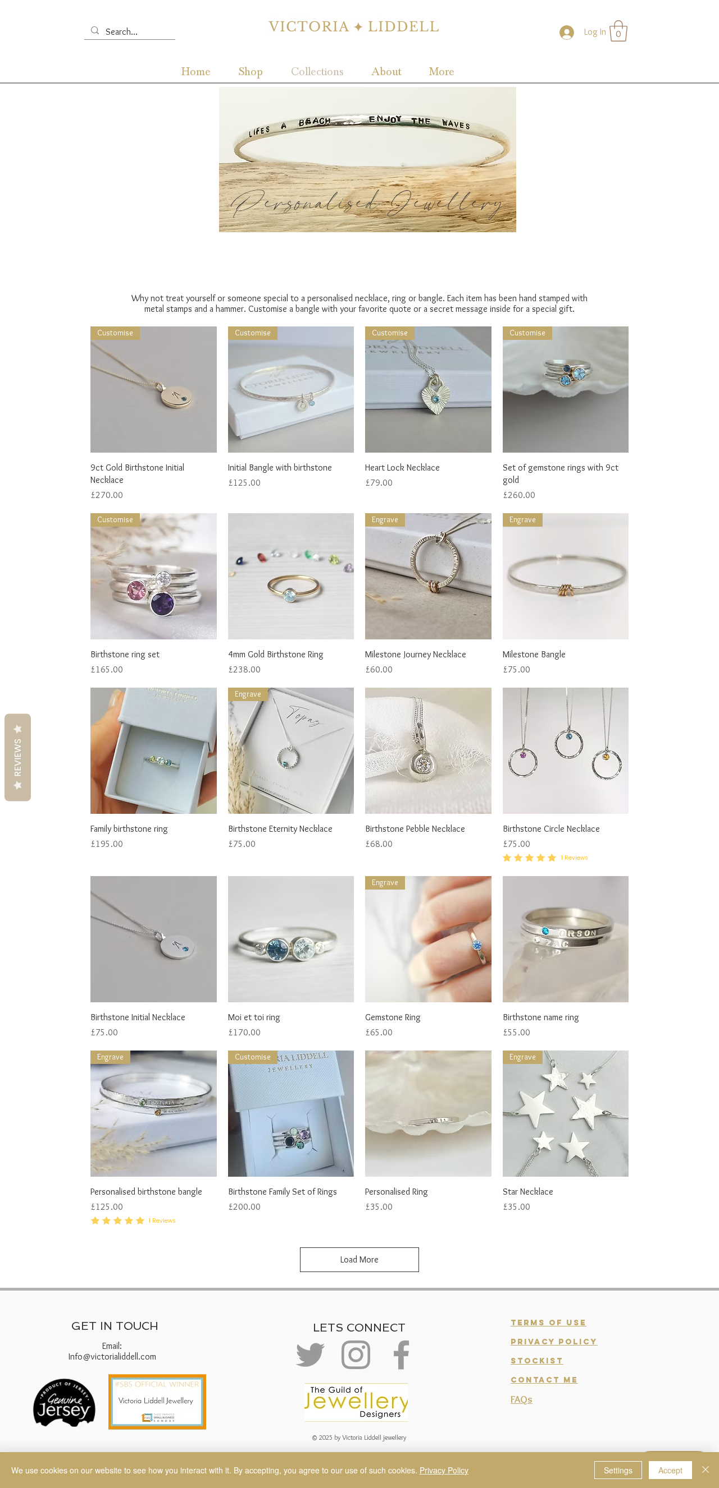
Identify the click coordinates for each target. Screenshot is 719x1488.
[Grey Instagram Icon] (355, 1354)
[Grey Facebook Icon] (401, 1354)
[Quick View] (291, 576)
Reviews (17, 757)
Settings (618, 1470)
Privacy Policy (444, 1470)
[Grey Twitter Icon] (310, 1354)
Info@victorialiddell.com (112, 1356)
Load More (359, 1259)
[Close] (705, 1470)
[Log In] (564, 32)
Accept (670, 1470)
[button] (618, 31)
